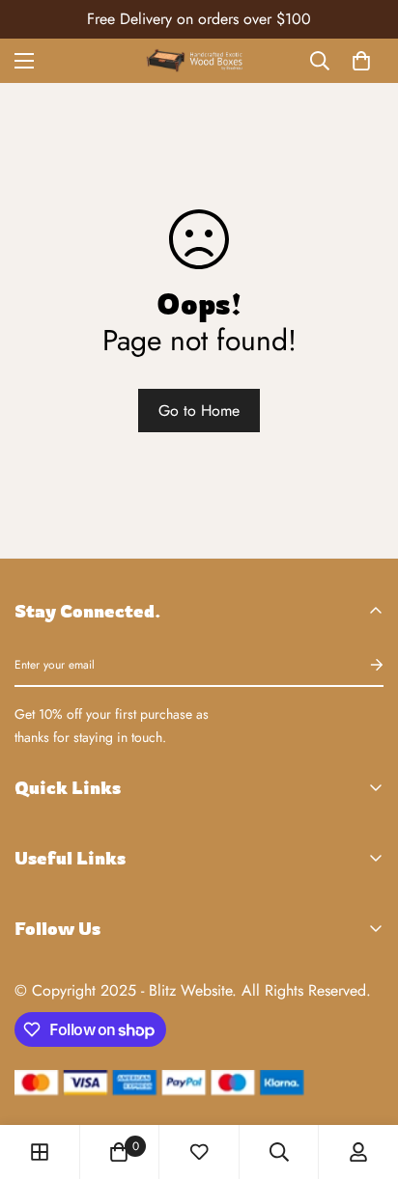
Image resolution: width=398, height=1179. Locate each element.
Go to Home (199, 410)
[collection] (39, 1152)
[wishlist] (199, 1152)
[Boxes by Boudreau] (199, 60)
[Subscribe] (361, 665)
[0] (361, 61)
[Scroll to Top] (363, 1076)
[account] (358, 1152)
